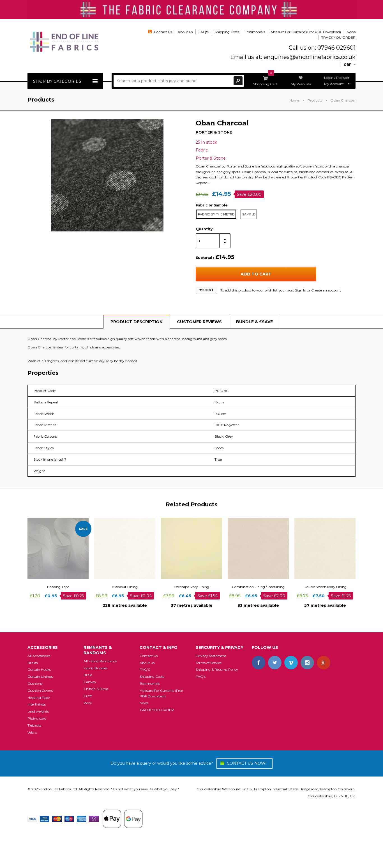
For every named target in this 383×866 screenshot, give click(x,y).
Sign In (300, 290)
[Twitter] (275, 662)
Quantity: (204, 229)
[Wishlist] (63, 548)
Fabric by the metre (216, 214)
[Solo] (94, 818)
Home (294, 100)
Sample (248, 214)
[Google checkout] (122, 818)
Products (315, 100)
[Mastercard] (57, 818)
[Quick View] (53, 548)
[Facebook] (258, 662)
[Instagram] (307, 662)
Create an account (326, 290)
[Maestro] (69, 818)
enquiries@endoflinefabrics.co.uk (310, 57)
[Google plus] (323, 662)
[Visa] (32, 818)
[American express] (81, 818)
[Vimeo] (291, 662)
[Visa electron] (44, 818)
